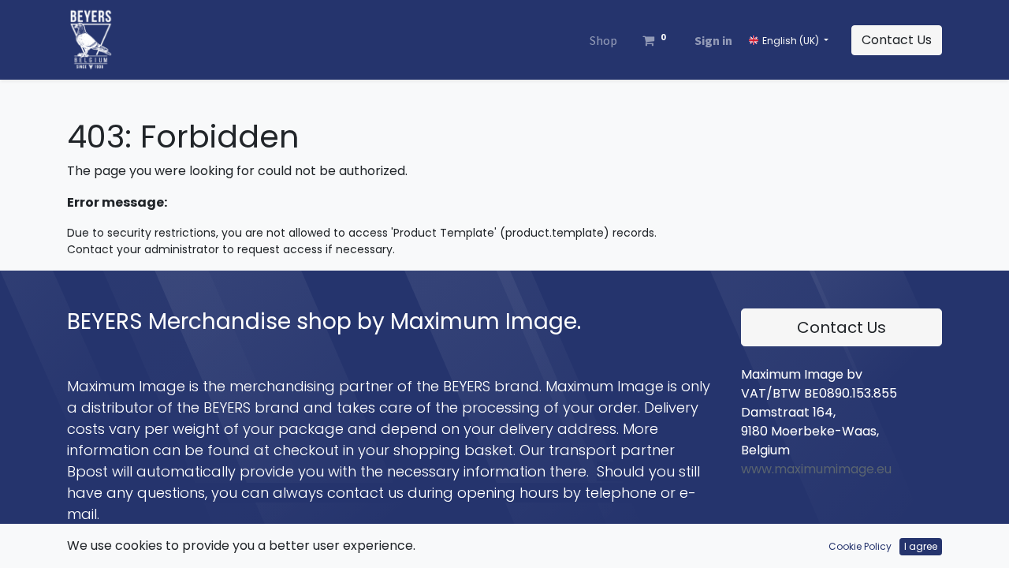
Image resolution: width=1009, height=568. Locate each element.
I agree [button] (920, 546)
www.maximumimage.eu (816, 469)
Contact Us (897, 40)
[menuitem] (603, 40)
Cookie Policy (860, 546)
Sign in (713, 40)
